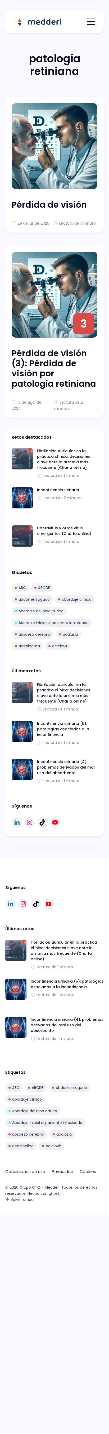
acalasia (70, 634)
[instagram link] (29, 822)
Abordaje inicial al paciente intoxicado (54, 622)
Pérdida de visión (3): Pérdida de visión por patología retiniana (54, 368)
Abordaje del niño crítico (41, 611)
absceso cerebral (35, 634)
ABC (22, 587)
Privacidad (62, 1172)
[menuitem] (25, 1171)
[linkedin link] (17, 822)
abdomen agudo (34, 599)
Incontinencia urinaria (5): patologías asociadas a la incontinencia (63, 729)
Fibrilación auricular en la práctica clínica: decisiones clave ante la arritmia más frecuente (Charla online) (63, 459)
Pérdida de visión (49, 205)
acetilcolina (29, 646)
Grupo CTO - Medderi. (40, 1187)
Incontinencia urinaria (58, 489)
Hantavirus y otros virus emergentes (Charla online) (64, 530)
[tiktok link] (42, 822)
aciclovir (59, 646)
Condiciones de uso (25, 1172)
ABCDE (44, 587)
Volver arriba (22, 1199)
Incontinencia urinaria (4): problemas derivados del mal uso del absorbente (66, 767)
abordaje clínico (77, 599)
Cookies (88, 1172)
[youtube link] (55, 822)
